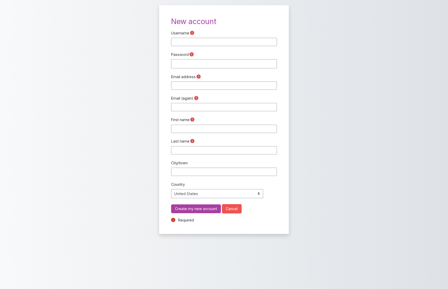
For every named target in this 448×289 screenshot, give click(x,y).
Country (178, 184)
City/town (179, 163)
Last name (180, 141)
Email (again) (182, 98)
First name (180, 119)
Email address (183, 77)
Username (180, 33)
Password (180, 54)
